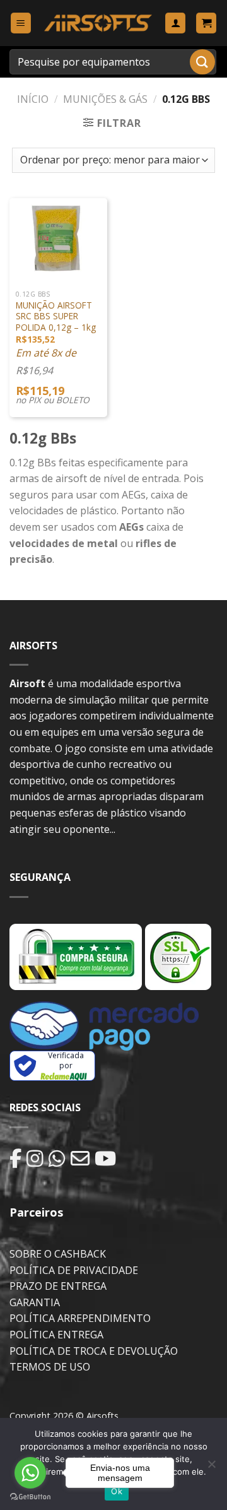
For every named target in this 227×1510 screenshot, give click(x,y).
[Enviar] (202, 61)
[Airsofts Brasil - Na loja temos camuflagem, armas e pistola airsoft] (98, 23)
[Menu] (21, 23)
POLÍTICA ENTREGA (56, 1335)
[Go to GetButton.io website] (30, 1497)
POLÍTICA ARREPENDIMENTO (80, 1318)
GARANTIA (34, 1302)
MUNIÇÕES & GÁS (105, 99)
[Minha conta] (175, 23)
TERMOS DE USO (49, 1367)
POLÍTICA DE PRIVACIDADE (73, 1270)
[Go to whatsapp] (30, 1473)
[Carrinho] (206, 23)
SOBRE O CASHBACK (57, 1254)
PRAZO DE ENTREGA (58, 1286)
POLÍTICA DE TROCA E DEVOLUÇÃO (93, 1351)
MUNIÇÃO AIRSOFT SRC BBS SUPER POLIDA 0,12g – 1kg (56, 316)
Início (33, 99)
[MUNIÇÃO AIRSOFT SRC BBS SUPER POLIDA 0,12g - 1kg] (58, 237)
